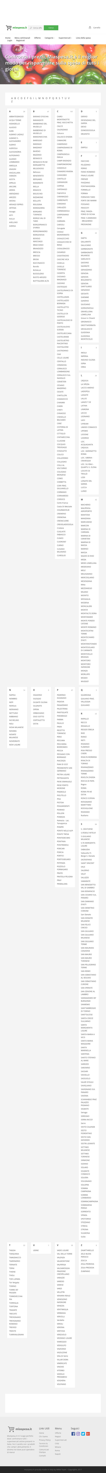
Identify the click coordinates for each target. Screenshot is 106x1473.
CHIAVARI (61, 402)
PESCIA (60, 750)
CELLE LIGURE (63, 357)
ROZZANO (85, 812)
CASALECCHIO (63, 238)
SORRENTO (86, 1211)
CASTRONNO (62, 350)
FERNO (84, 168)
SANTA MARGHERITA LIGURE (86, 1028)
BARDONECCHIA (40, 137)
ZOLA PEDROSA (87, 1264)
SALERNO (85, 870)
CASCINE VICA (63, 259)
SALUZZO (85, 877)
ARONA (12, 201)
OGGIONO (37, 695)
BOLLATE (37, 201)
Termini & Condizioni (43, 1444)
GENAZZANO (86, 269)
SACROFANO (86, 859)
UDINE (36, 1250)
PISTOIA (60, 802)
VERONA (60, 1327)
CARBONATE (62, 200)
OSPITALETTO (39, 720)
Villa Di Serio (62, 1356)
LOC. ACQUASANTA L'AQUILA (87, 444)
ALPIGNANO (14, 155)
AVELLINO (13, 222)
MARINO (84, 549)
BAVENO (36, 151)
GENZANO (85, 290)
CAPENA (60, 186)
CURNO (60, 545)
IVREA (83, 367)
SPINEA (84, 1215)
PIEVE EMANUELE (64, 781)
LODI (83, 477)
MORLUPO (85, 674)
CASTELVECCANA (64, 333)
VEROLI (60, 1324)
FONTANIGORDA (88, 186)
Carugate (61, 228)
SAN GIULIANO (87, 931)
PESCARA (61, 740)
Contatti (42, 1455)
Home (7, 38)
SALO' (83, 874)
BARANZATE (38, 120)
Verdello (60, 1320)
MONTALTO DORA (89, 613)
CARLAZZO (61, 207)
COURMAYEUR (63, 510)
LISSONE (84, 434)
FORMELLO (85, 189)
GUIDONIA (85, 332)
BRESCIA (36, 252)
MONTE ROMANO (88, 627)
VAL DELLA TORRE (64, 1254)
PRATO (60, 873)
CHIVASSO (61, 413)
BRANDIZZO (38, 248)
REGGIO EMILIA (87, 729)
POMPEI (60, 827)
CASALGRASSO (63, 248)
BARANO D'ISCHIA (40, 116)
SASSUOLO (85, 1078)
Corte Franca (62, 503)
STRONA (84, 1229)
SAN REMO (85, 971)
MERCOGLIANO (87, 577)
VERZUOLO (61, 1334)
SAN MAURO (86, 954)
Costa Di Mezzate (64, 506)
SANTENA (85, 1054)
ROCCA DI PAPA (87, 781)
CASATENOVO (63, 255)
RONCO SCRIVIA (88, 798)
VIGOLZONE (62, 1352)
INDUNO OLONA (88, 360)
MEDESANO (86, 566)
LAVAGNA (85, 409)
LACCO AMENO (87, 387)
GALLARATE (86, 241)
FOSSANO (85, 204)
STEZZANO (85, 1222)
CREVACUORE (63, 521)
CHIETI (60, 410)
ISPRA (83, 363)
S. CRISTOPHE (87, 829)
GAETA (84, 238)
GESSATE (85, 293)
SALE (83, 866)
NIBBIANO (13, 716)
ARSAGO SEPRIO (16, 204)
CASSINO (61, 283)
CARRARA (61, 221)
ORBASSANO (38, 713)
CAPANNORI (62, 182)
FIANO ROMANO (88, 172)
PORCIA (60, 852)
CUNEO (60, 538)
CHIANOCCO (62, 399)
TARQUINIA (14, 1254)
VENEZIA (60, 1306)
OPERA (36, 709)
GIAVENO (85, 300)
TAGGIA (12, 1250)
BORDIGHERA (39, 208)
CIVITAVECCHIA (63, 437)
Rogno (83, 784)
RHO (83, 733)
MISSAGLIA (85, 599)
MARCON (85, 525)
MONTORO (85, 660)
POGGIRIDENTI (63, 806)
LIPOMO (84, 431)
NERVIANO (13, 709)
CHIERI (60, 406)
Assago (12, 211)
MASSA (84, 552)
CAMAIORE (61, 140)
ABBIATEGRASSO (16, 116)
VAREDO (60, 1281)
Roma (57, 1450)
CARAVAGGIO (62, 196)
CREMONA (61, 517)
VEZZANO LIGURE (64, 1338)
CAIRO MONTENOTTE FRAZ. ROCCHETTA (65, 119)
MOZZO (84, 678)
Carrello (96, 27)
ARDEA (12, 190)
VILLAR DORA (62, 1359)
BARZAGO (37, 144)
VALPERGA (61, 1264)
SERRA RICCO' (87, 1119)
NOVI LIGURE (14, 744)
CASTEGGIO (62, 286)
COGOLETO (62, 451)
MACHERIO (85, 504)
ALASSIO (12, 127)
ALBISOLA (13, 148)
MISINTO (85, 595)
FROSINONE (86, 224)
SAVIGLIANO (86, 1085)
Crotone (60, 528)
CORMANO (61, 492)
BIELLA (36, 186)
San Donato (86, 914)
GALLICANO (86, 245)
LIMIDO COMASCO (89, 427)
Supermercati (65, 38)
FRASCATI (85, 208)
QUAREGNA (86, 695)
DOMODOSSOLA (88, 130)
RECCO (84, 722)
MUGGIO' (85, 681)
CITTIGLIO (61, 433)
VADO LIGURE (63, 1250)
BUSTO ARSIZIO (39, 277)
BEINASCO (37, 158)
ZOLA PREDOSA (87, 1267)
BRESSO (36, 255)
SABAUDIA (85, 849)
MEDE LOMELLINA (88, 563)
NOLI (11, 723)
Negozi (58, 1436)
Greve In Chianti (88, 318)
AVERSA (12, 226)
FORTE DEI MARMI (89, 200)
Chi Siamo (43, 1436)
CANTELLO (61, 178)
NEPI (11, 702)
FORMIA (84, 193)
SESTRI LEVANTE (88, 1143)
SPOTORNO (86, 1219)
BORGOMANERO (40, 231)
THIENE (12, 1271)
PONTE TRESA (63, 834)
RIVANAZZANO (87, 767)
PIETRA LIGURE (63, 774)
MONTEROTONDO (89, 644)
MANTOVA (85, 515)
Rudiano (84, 815)
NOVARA (13, 731)
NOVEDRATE (14, 741)
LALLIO (84, 398)
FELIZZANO (85, 164)
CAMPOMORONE (64, 164)
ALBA (11, 131)
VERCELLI (61, 1316)
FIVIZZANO (85, 182)
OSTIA (35, 723)
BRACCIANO (38, 245)
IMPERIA (84, 356)
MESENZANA (86, 581)
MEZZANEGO (86, 588)
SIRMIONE (85, 1160)
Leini (83, 420)
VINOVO (60, 1367)
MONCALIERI (86, 606)
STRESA (84, 1226)
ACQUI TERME (15, 120)
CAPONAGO (62, 189)
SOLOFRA (85, 1185)
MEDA (83, 559)
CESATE (60, 391)
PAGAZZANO (62, 705)
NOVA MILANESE (16, 727)
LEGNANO (85, 416)
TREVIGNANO (15, 1317)
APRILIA (12, 183)
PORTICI (60, 855)
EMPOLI (84, 147)
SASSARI (84, 1071)
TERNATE (13, 1264)
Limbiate (84, 423)
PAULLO (60, 723)
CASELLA (60, 263)
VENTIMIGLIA (62, 1309)
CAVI (59, 354)
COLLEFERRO (62, 458)
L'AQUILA (84, 380)
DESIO (83, 126)
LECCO (84, 413)
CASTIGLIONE (63, 347)
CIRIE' (59, 423)
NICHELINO (14, 720)
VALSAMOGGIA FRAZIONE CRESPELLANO (63, 1271)
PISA (59, 799)
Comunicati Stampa (44, 1450)
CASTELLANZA (63, 297)
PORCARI (61, 848)
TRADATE (13, 1310)
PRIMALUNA (62, 884)
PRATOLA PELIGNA (65, 876)
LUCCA (84, 487)
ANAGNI (12, 169)
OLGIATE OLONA (40, 702)
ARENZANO (14, 193)
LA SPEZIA (85, 384)
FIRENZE (84, 179)
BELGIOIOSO (38, 168)
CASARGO (61, 252)
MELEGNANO (86, 574)
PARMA (60, 719)
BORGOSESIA (38, 235)
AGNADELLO (14, 123)
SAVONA (84, 1095)
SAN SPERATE (87, 988)
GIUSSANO (85, 304)
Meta (83, 584)
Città (57, 1443)
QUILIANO (85, 705)
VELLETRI (61, 1292)
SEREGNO (85, 1116)
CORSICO (61, 499)
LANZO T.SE (86, 402)
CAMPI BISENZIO (64, 160)
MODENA (85, 602)
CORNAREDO (62, 495)
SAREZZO (85, 1064)
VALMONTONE (63, 1261)
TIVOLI (12, 1275)
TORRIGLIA (13, 1303)
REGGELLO (85, 726)
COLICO (60, 454)
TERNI (11, 1268)
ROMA (83, 788)
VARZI (59, 1288)
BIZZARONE (38, 197)
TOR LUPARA (14, 1279)
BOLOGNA (37, 204)
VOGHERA (61, 1380)
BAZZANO (37, 155)
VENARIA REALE (63, 1295)
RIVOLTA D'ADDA (88, 777)
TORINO (12, 1286)
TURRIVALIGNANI (16, 1334)
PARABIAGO (62, 716)
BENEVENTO (38, 175)
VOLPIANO (61, 1384)
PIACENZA (61, 760)
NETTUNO (13, 713)
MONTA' (84, 610)
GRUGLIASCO (86, 329)
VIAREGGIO (61, 1341)
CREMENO (61, 513)
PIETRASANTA (63, 778)
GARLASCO (85, 259)
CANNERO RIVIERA (65, 171)
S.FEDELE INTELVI (88, 832)
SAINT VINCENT (87, 863)
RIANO (84, 737)
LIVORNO (85, 438)
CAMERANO (62, 144)
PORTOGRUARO (64, 859)
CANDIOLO (61, 168)
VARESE (60, 1285)
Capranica (61, 193)
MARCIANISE (86, 522)
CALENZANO (62, 129)
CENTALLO (61, 361)
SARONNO (85, 1067)
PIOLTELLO (61, 795)
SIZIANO (84, 1163)
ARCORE (12, 186)
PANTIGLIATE (62, 712)
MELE (83, 570)
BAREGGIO (37, 140)
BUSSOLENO (38, 273)
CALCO (60, 126)
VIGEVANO (61, 1349)
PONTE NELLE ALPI (65, 830)
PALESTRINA (62, 708)
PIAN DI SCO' (62, 764)
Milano (58, 1447)
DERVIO (84, 116)
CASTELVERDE (63, 337)
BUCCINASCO (39, 263)
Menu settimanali (22, 38)
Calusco (60, 133)
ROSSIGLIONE (87, 808)
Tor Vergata (14, 1282)
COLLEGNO (62, 461)
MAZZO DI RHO (87, 556)
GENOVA (84, 273)
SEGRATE (85, 1109)
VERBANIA (61, 1313)
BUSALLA (37, 270)
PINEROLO (61, 792)
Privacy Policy (45, 1440)
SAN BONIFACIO (88, 891)
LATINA (84, 405)
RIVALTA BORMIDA (89, 757)
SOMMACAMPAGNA (89, 1201)
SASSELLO (85, 1075)
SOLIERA (84, 1177)
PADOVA (60, 701)
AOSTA (12, 179)
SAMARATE (85, 881)
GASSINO (85, 262)
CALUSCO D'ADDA (64, 137)
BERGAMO (37, 179)
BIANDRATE (38, 183)
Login (9, 40)
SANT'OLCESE (87, 1014)
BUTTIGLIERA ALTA (41, 281)
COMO (60, 478)
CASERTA (61, 273)
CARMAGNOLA (63, 211)
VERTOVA (61, 1331)
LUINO (83, 491)
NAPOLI (12, 695)
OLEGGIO (37, 698)
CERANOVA (62, 365)
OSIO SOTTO (38, 716)
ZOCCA (84, 1260)
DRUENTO (85, 134)
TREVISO (12, 1327)
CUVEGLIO (61, 555)
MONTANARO (87, 617)
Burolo (36, 266)
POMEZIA (61, 817)
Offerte (37, 38)
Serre (83, 1123)
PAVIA (59, 726)
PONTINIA (61, 841)
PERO (59, 737)
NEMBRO (13, 698)
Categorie (49, 38)
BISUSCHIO (38, 193)
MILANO (84, 592)
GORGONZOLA (87, 308)
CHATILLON (62, 395)
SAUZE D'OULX (87, 1082)
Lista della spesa (83, 38)
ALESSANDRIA (15, 152)
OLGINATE (37, 706)
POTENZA (61, 863)
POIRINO (61, 809)
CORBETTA (61, 482)
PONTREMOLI (63, 845)
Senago (84, 1112)
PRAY (59, 880)
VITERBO (60, 1370)
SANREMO (85, 1004)
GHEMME (85, 297)
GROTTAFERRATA (88, 325)
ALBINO (12, 144)
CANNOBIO (62, 175)
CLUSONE (61, 441)
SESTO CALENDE (88, 1127)
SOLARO (84, 1167)
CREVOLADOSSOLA (65, 524)
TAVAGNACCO (15, 1257)
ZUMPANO (85, 1271)
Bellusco (36, 172)
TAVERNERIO (14, 1261)
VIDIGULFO (61, 1345)
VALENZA (61, 1257)
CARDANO (61, 204)
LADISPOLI (85, 391)
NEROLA (12, 706)
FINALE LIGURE (87, 175)
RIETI (83, 740)
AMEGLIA (13, 165)
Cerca (51, 27)
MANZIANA (85, 518)
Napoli (58, 1454)
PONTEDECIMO (63, 838)
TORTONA (13, 1306)
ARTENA (12, 208)
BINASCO (37, 190)
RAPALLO (85, 718)
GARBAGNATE (87, 249)
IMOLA (84, 352)
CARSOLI (60, 224)
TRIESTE (12, 1331)
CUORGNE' (61, 541)
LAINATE (84, 395)
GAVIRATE (85, 266)
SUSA (83, 1236)
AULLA (12, 218)
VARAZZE (61, 1277)
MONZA (84, 670)
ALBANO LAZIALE (16, 134)
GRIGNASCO (86, 321)
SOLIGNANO (86, 1181)
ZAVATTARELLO (87, 1250)
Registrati (20, 40)
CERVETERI (61, 381)
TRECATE (13, 1313)
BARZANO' (37, 147)
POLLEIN (60, 813)
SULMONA (85, 1233)
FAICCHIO (85, 161)
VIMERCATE (62, 1363)
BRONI (36, 259)
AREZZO (12, 197)
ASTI (11, 215)
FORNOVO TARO (88, 197)
